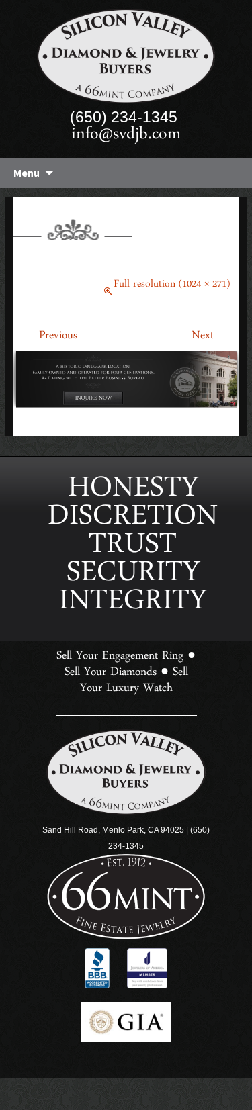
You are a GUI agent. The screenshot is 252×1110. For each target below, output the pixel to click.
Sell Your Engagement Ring (119, 598)
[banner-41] (126, 381)
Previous (45, 338)
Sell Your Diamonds (111, 614)
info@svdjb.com (126, 138)
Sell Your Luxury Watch (134, 622)
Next (215, 338)
